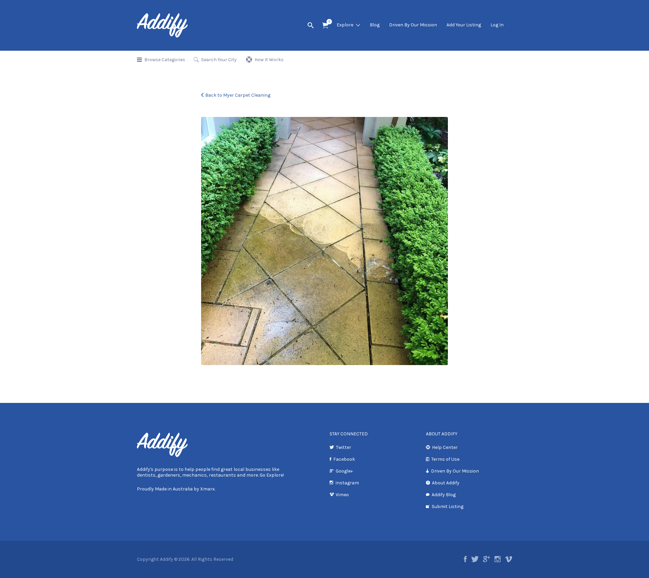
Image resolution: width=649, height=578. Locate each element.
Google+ (344, 471)
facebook (465, 559)
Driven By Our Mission (413, 25)
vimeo (508, 559)
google (486, 559)
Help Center (445, 447)
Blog (375, 25)
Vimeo (342, 495)
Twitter (343, 447)
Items (325, 25)
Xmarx (207, 489)
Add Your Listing (464, 25)
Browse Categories (164, 60)
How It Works (269, 60)
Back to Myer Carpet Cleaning (237, 95)
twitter (475, 559)
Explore (345, 25)
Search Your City (219, 60)
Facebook (344, 459)
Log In (497, 25)
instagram (498, 559)
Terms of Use (445, 459)
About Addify (445, 483)
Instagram (347, 483)
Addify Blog (444, 495)
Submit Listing (447, 506)
